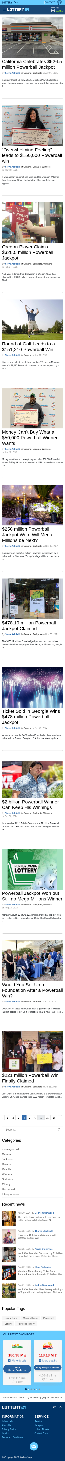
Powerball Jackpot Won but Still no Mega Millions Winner (32, 896)
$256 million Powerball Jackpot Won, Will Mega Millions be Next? (27, 534)
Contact (50, 2)
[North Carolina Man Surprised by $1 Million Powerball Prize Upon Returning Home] (9, 1254)
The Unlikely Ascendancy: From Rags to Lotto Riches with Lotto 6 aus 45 (39, 1218)
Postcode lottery (26, 1323)
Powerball (48, 1318)
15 (47, 1118)
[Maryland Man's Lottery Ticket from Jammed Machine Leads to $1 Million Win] (9, 1273)
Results (6, 1169)
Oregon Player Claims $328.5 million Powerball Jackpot (27, 252)
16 (54, 1118)
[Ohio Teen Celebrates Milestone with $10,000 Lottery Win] (9, 1236)
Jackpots (37, 73)
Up (54, 1407)
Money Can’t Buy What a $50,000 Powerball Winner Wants (30, 437)
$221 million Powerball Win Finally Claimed (30, 1078)
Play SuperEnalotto (17, 1368)
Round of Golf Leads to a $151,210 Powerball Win (28, 346)
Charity (6, 1184)
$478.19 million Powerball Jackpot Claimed (29, 625)
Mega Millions (30, 1318)
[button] (25, 1389)
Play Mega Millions (48, 1367)
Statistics (7, 1179)
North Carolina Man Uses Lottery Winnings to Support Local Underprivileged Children (40, 1290)
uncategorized (10, 1149)
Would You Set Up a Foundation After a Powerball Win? (32, 990)
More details (18, 1360)
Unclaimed (8, 1189)
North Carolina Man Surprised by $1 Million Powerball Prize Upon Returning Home (40, 1254)
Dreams (37, 167)
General (28, 73)
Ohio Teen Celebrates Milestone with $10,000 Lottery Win (37, 1236)
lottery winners (10, 1194)
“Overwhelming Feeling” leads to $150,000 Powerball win (32, 155)
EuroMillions (10, 1318)
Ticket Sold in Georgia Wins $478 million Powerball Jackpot (31, 717)
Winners (46, 167)
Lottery (8, 1323)
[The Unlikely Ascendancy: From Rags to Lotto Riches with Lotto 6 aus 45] (9, 1218)
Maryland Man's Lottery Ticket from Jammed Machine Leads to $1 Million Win (40, 1272)
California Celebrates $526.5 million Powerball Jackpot (32, 64)
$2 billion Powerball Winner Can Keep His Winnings (30, 804)
